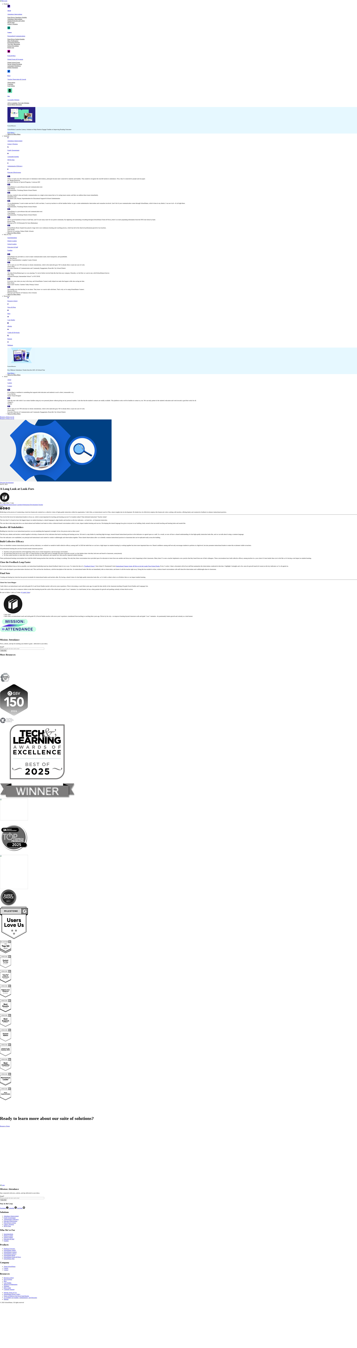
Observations (11, 82)
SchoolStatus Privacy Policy (12, 1294)
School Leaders (8, 1237)
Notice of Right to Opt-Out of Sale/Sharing (16, 1296)
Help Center (7, 1288)
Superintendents (8, 1234)
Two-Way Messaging (13, 44)
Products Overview (9, 1248)
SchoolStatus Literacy (10, 1253)
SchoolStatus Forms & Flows (12, 1257)
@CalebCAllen (25, 592)
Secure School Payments (14, 64)
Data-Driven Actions (10, 1223)
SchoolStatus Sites (9, 1258)
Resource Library (9, 1278)
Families (6, 1241)
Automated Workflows (14, 66)
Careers (6, 1268)
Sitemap (6, 1299)
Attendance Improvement (11, 1216)
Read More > (11, 132)
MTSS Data (11, 22)
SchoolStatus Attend (10, 1250)
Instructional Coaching (15, 504)
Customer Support (9, 1289)
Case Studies (7, 1283)
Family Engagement (10, 1218)
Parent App (10, 47)
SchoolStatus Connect (10, 1252)
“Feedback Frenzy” (89, 566)
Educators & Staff (9, 1239)
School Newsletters (13, 46)
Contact (6, 1270)
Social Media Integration (14, 104)
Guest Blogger (4, 504)
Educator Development (7, 482)
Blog (5, 1281)
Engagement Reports (13, 42)
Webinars (6, 1286)
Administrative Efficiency (11, 1219)
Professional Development (30, 504)
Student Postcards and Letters (16, 21)
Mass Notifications (12, 41)
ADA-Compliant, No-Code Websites (18, 103)
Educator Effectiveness (10, 1221)
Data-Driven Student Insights (16, 39)
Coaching (10, 84)
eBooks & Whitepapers (10, 1284)
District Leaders (8, 1236)
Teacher (40, 504)
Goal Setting (11, 86)
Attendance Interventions (14, 19)
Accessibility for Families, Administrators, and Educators (20, 1297)
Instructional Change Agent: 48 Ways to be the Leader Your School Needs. (138, 566)
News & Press (8, 1279)
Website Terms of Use (10, 1292)
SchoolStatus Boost (9, 1255)
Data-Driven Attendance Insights (17, 17)
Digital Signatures (12, 67)
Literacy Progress (12, 24)
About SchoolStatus (9, 1266)
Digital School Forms (13, 62)
